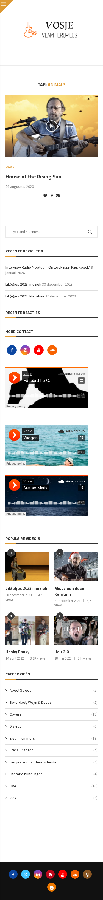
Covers (54, 714)
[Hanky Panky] (27, 630)
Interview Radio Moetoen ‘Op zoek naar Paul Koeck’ (47, 267)
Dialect (54, 726)
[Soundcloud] (52, 350)
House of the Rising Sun (33, 176)
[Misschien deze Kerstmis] (76, 566)
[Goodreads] (87, 874)
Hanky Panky (17, 652)
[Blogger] (51, 887)
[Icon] (51, 126)
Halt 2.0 (61, 652)
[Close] (7, 7)
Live (54, 785)
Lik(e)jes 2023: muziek (23, 284)
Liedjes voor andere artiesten (54, 762)
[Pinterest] (50, 874)
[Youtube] (39, 350)
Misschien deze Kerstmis (69, 591)
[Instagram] (25, 350)
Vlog (54, 797)
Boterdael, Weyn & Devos (54, 702)
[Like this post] (45, 195)
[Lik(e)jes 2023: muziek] (27, 566)
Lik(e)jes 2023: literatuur (24, 296)
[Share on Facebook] (52, 195)
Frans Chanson (54, 750)
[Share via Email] (58, 195)
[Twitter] (25, 874)
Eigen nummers (54, 738)
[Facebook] (12, 350)
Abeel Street (54, 690)
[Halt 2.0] (76, 630)
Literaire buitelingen (54, 773)
